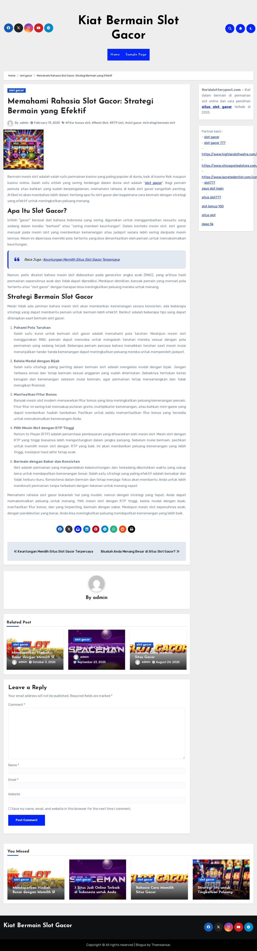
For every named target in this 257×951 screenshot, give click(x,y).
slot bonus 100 (213, 206)
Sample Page (136, 54)
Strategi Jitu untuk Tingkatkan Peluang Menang (215, 892)
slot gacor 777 (214, 143)
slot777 (209, 183)
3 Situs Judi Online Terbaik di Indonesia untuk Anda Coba (96, 652)
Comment (16, 705)
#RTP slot (117, 123)
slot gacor (16, 90)
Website (14, 794)
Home (115, 54)
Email (13, 780)
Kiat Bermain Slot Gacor (37, 926)
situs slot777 (211, 197)
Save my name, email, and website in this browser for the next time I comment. (71, 809)
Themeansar (160, 945)
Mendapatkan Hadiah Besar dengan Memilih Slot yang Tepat (35, 657)
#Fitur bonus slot (77, 123)
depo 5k (207, 224)
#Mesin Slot (100, 123)
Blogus (141, 945)
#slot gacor (133, 123)
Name (13, 765)
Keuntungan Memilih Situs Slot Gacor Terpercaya (81, 259)
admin (24, 123)
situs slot (209, 215)
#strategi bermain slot (159, 123)
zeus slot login (213, 188)
